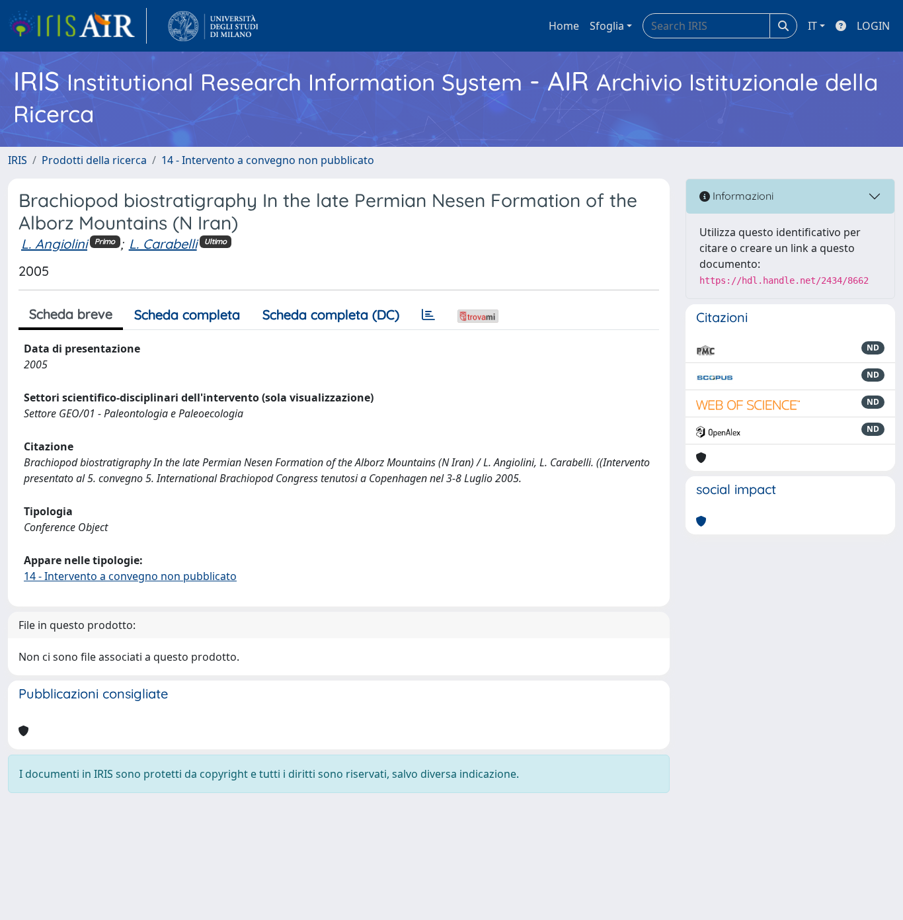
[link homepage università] (213, 26)
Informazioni (741, 195)
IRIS (17, 160)
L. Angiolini (54, 243)
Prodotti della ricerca (94, 160)
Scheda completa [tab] (187, 314)
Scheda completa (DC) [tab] (330, 314)
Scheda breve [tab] (70, 314)
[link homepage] (77, 26)
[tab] (428, 315)
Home (564, 26)
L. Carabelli (163, 243)
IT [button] (812, 26)
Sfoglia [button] (607, 26)
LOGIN (873, 26)
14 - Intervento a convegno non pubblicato (267, 160)
